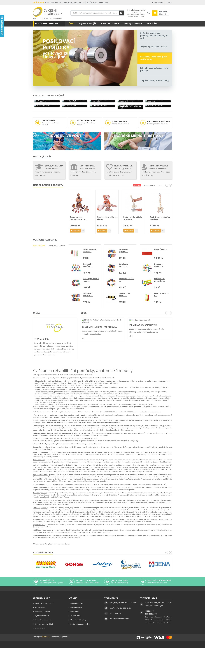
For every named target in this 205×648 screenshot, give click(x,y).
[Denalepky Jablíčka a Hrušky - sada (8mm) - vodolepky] (76, 297)
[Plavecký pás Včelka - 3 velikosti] (111, 297)
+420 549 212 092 (109, 412)
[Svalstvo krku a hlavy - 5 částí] (133, 203)
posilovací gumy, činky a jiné (59, 54)
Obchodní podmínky (42, 611)
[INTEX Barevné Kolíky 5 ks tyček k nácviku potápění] (76, 253)
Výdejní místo (90, 2)
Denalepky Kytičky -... (123, 250)
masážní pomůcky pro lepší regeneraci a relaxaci (57, 404)
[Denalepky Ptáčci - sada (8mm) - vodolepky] (111, 282)
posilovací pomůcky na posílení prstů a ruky (56, 389)
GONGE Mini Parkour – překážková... (99, 327)
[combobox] (97, 13)
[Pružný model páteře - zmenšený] (160, 203)
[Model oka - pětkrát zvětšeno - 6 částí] (80, 203)
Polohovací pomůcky (41, 519)
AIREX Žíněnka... (161, 249)
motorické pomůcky (122, 400)
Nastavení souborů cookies (80, 624)
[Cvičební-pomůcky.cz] (47, 13)
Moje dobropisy (76, 607)
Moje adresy (74, 611)
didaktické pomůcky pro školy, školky (59, 400)
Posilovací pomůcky (59, 44)
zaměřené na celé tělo (84, 389)
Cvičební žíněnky (39, 535)
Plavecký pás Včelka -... (124, 294)
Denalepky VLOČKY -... (88, 265)
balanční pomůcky (47, 392)
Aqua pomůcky (39, 460)
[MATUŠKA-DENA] (159, 564)
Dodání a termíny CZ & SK (44, 603)
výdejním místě (98, 415)
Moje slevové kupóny (78, 620)
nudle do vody (67, 398)
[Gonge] (74, 565)
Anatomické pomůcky (41, 452)
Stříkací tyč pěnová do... (159, 279)
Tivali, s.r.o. (46, 637)
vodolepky (141, 398)
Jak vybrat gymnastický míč (143, 325)
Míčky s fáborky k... (161, 294)
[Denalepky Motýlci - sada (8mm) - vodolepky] (111, 268)
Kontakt (103, 2)
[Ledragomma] (131, 565)
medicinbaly (156, 387)
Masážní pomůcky (40, 493)
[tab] (154, 35)
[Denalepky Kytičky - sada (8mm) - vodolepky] (111, 253)
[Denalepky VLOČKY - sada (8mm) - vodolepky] (76, 268)
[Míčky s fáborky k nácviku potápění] (147, 297)
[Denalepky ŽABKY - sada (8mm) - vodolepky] (76, 282)
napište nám (62, 412)
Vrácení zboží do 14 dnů (43, 620)
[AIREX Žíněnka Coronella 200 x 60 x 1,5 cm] (147, 253)
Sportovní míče (39, 525)
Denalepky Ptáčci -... (126, 279)
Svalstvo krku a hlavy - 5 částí (133, 218)
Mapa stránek (40, 628)
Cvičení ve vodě (103, 396)
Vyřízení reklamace (42, 616)
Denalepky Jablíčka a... (88, 294)
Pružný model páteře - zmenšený (160, 218)
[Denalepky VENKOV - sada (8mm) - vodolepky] (147, 268)
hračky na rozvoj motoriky (140, 392)
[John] (102, 565)
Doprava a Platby (72, 2)
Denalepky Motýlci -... (123, 265)
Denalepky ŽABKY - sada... (91, 279)
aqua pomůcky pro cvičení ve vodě (54, 396)
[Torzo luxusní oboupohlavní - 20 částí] (107, 203)
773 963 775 (136, 12)
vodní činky (57, 398)
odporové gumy (145, 387)
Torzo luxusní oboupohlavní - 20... (105, 218)
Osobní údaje (75, 616)
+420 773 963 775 (126, 412)
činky (163, 387)
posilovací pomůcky (53, 387)
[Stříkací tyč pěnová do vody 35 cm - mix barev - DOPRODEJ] (147, 282)
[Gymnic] (45, 565)
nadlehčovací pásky (129, 398)
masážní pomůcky (95, 385)
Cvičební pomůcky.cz (62, 544)
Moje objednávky (76, 603)
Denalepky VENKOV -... (159, 265)
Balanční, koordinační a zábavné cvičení (84, 392)
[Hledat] (121, 13)
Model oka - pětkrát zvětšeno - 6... (79, 218)
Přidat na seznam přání (83, 230)
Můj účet (73, 598)
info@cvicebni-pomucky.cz (136, 14)
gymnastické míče (81, 385)
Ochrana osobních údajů (44, 624)
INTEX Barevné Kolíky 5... (89, 250)
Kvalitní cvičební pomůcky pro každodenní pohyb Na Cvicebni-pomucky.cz (59, 406)
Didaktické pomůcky (41, 487)
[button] (49, 24)
